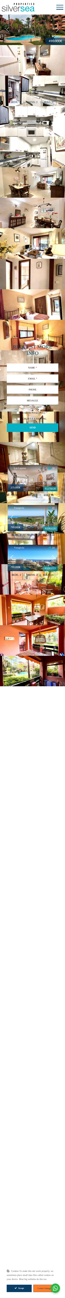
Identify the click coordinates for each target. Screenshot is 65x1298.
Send (33, 427)
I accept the (33, 413)
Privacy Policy (39, 413)
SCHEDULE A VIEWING (33, 419)
